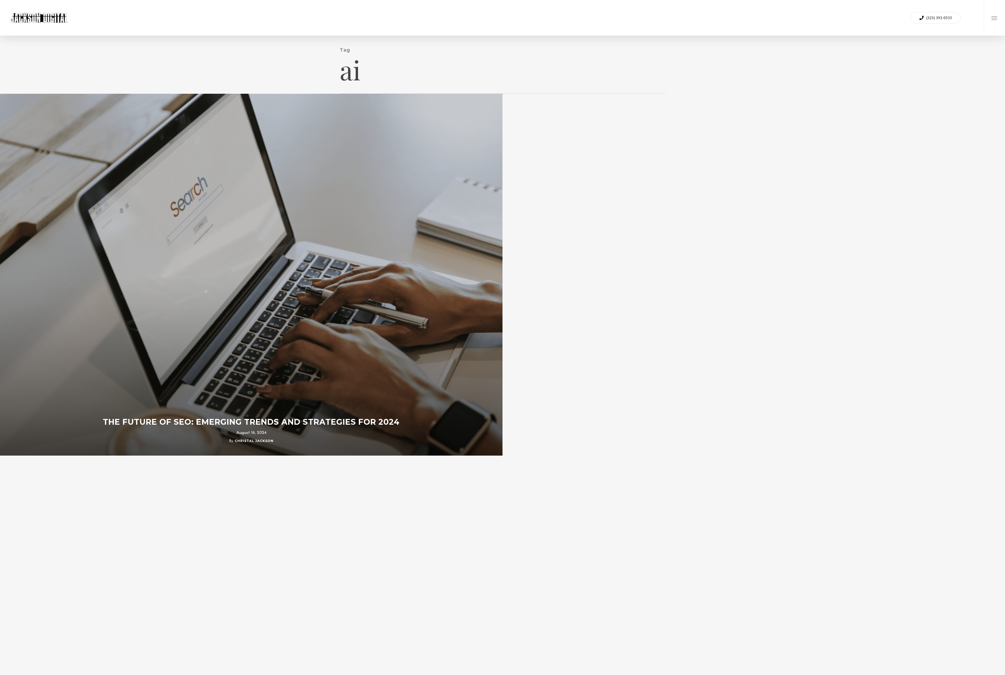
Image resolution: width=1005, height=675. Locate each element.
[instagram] (973, 18)
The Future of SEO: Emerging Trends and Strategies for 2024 (251, 422)
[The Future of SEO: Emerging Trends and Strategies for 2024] (251, 275)
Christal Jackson (254, 441)
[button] (994, 18)
